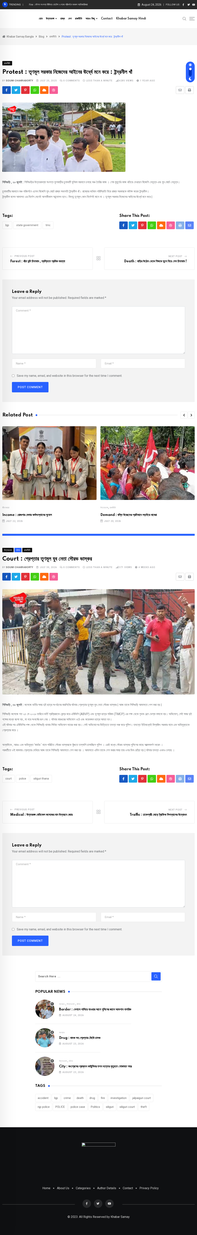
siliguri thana (41, 778)
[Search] (184, 18)
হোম (41, 18)
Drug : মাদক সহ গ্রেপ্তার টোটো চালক (79, 1038)
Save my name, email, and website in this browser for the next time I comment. (69, 376)
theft (144, 1107)
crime (67, 1098)
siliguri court (127, 1107)
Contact (107, 18)
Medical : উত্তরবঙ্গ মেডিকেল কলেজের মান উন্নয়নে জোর (41, 814)
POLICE (22, 778)
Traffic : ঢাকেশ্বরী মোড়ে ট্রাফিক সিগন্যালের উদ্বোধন (158, 814)
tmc (48, 225)
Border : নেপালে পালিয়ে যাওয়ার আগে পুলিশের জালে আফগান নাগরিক (95, 1009)
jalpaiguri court (141, 1098)
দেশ (70, 18)
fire (103, 1098)
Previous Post (25, 256)
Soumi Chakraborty (19, 80)
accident (43, 1098)
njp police (44, 1107)
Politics (95, 1107)
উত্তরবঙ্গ (50, 18)
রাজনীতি (78, 18)
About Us (63, 1188)
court (8, 778)
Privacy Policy (149, 1188)
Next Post (175, 256)
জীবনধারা (5, 507)
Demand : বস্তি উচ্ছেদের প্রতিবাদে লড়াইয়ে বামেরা (128, 515)
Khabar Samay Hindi (131, 18)
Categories (83, 1188)
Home (46, 1188)
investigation (119, 1098)
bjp (7, 225)
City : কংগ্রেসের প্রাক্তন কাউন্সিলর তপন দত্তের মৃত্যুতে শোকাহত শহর (95, 1066)
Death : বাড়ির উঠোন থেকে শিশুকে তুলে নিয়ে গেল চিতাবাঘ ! (155, 261)
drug (92, 1098)
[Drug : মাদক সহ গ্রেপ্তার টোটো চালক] (44, 1037)
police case (78, 1107)
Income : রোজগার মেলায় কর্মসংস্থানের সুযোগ (27, 515)
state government (27, 225)
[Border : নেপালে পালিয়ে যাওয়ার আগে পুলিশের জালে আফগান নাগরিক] (44, 1009)
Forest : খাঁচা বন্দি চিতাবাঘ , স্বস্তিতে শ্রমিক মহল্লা (37, 261)
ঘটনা (78, 1004)
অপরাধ (62, 1004)
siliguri (110, 1107)
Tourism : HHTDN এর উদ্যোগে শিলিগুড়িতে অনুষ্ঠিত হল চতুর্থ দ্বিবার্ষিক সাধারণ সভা (63, 4)
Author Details (106, 1188)
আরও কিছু (90, 18)
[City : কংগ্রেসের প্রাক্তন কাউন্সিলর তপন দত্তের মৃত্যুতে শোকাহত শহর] (44, 1066)
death (80, 1098)
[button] (183, 415)
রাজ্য (62, 18)
